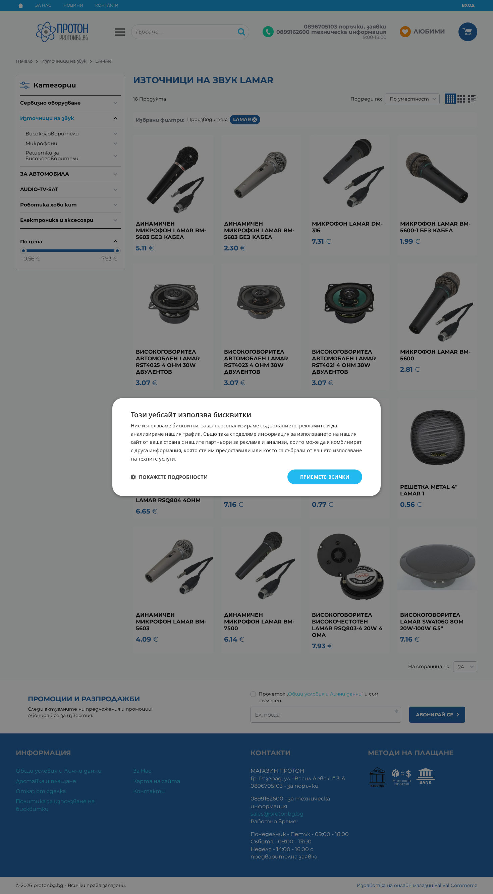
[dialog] (246, 447)
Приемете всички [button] (324, 476)
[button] (169, 477)
